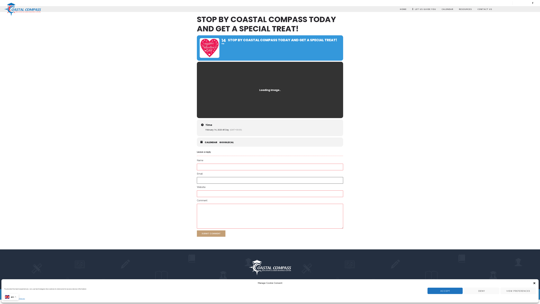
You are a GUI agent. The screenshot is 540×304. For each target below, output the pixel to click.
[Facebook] (533, 3)
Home (403, 9)
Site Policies (20, 299)
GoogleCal (226, 142)
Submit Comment (211, 233)
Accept (445, 290)
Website (201, 187)
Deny (481, 290)
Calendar (447, 9)
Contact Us (485, 9)
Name (200, 160)
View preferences (518, 290)
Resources (465, 9)
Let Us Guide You (425, 9)
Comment (202, 200)
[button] (534, 283)
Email (200, 173)
